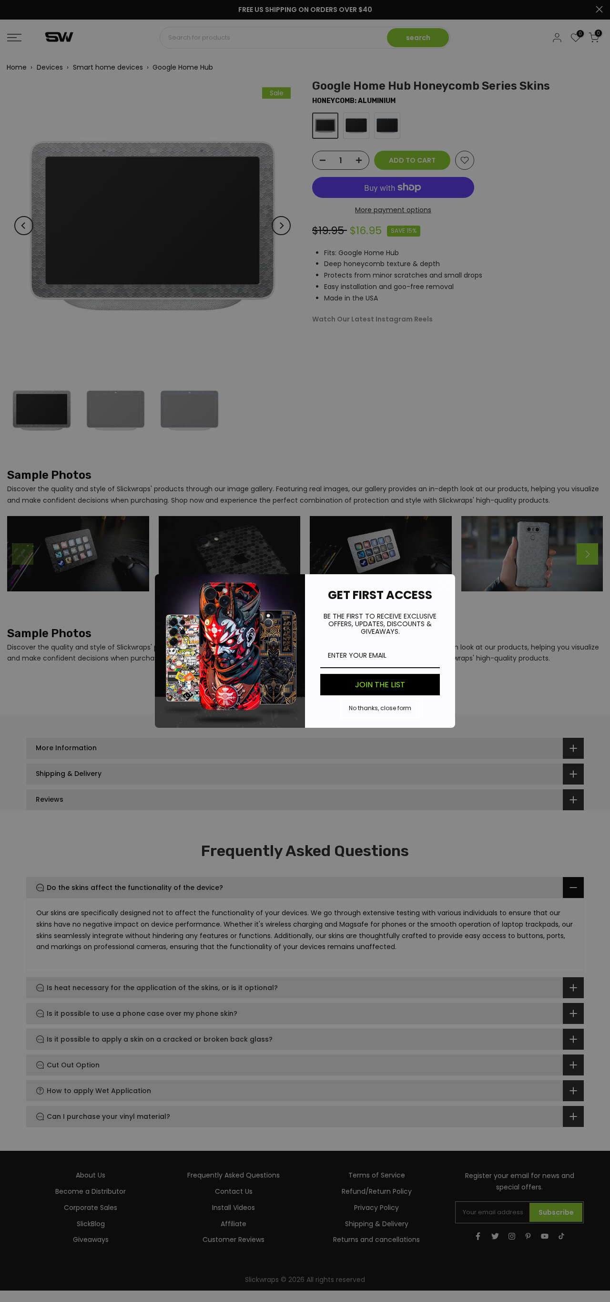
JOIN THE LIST (380, 684)
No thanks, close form (380, 708)
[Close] (443, 585)
